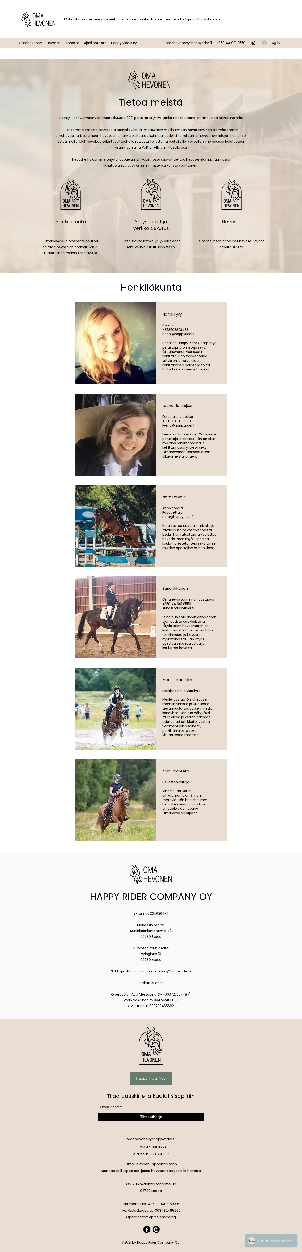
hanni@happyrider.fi (178, 334)
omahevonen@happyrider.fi (189, 43)
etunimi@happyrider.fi (172, 971)
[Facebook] (146, 1229)
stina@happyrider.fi (178, 608)
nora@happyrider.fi (178, 516)
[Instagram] (253, 43)
